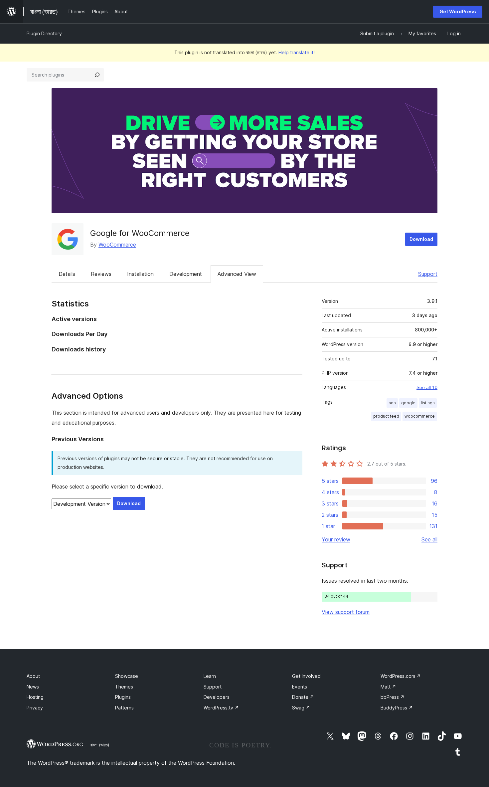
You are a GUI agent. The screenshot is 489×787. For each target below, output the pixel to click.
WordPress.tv (221, 707)
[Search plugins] (97, 75)
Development (185, 274)
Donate (303, 697)
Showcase (126, 676)
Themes (124, 686)
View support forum (346, 612)
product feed (386, 416)
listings (428, 402)
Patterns (124, 707)
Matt (388, 686)
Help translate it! (296, 52)
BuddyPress (397, 707)
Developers (217, 697)
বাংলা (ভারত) (99, 744)
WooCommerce (117, 244)
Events (299, 686)
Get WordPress (457, 11)
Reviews (101, 274)
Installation (140, 274)
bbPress (393, 697)
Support (427, 274)
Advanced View (237, 274)
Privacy (35, 707)
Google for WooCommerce (139, 233)
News (33, 686)
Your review (336, 539)
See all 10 (426, 387)
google (408, 402)
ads (392, 402)
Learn (210, 676)
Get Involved (306, 676)
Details (67, 274)
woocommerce (420, 416)
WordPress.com (401, 676)
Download (421, 239)
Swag (301, 707)
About (33, 676)
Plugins (123, 697)
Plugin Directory (44, 33)
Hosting (35, 697)
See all (429, 539)
